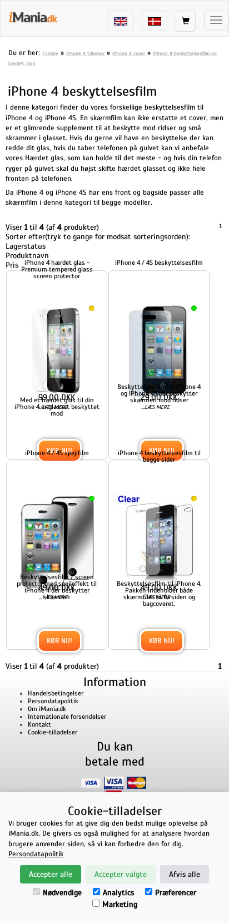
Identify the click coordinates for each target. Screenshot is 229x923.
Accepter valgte (120, 874)
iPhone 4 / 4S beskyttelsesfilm (159, 262)
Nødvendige (62, 892)
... (53, 407)
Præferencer (175, 892)
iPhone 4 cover (128, 53)
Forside (50, 53)
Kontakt (39, 724)
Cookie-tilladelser (52, 732)
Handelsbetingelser (55, 693)
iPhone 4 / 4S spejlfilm (57, 453)
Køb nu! (59, 640)
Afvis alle (184, 874)
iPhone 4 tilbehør (85, 53)
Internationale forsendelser (67, 716)
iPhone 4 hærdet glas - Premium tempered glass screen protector (57, 269)
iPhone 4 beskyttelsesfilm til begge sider (159, 456)
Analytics (118, 892)
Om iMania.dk (47, 709)
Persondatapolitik (53, 701)
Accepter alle (50, 874)
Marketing (119, 904)
